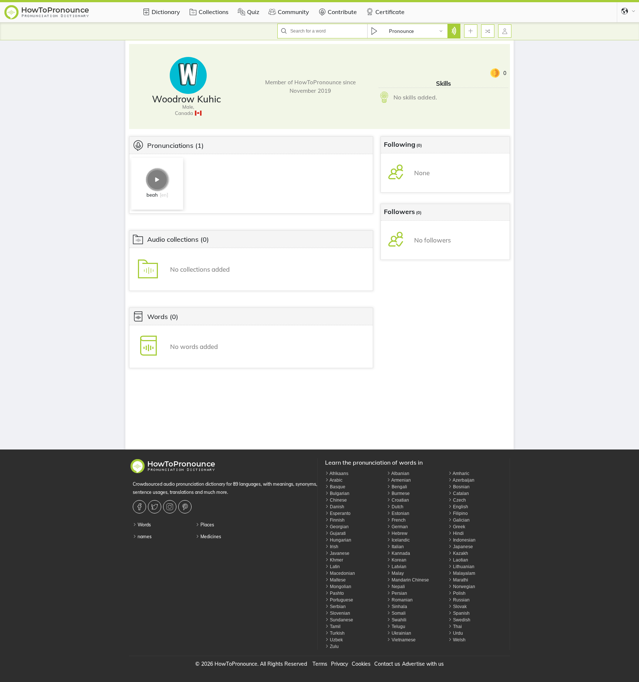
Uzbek (336, 639)
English (460, 506)
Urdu (457, 633)
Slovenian (339, 613)
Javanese (339, 553)
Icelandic (400, 540)
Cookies (361, 664)
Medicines (210, 536)
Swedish (461, 619)
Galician (461, 520)
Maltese (337, 580)
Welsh (459, 639)
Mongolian (340, 586)
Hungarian (340, 540)
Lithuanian (463, 566)
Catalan (460, 493)
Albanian (399, 473)
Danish (336, 506)
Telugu (397, 626)
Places (206, 524)
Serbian (337, 606)
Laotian (460, 560)
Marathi (460, 580)
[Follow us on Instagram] (170, 506)
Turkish (337, 633)
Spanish (461, 613)
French (398, 520)
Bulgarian (339, 493)
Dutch (396, 506)
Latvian (398, 566)
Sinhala (398, 606)
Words (143, 524)
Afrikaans (338, 473)
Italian (397, 546)
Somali (398, 613)
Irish (333, 546)
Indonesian (464, 540)
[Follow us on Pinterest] (185, 506)
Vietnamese (403, 639)
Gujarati (337, 533)
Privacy (339, 664)
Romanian (401, 600)
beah (152, 195)
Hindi (458, 533)
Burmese (400, 493)
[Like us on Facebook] (140, 506)
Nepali (397, 586)
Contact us (387, 664)
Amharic (460, 473)
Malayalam (463, 573)
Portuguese (341, 600)
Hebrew (399, 533)
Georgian (339, 526)
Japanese (462, 546)
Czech (459, 500)
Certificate (390, 12)
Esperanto (340, 513)
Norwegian (463, 586)
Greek (458, 526)
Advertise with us (423, 664)
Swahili (398, 619)
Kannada (400, 553)
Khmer (336, 560)
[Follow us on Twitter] (155, 506)
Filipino (460, 513)
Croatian (399, 500)
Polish (459, 593)
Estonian (399, 513)
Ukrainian (400, 633)
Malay (397, 573)
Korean (398, 560)
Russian (461, 600)
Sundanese (341, 619)
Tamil (335, 626)
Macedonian (342, 573)
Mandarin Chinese (409, 580)
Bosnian (461, 486)
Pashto (336, 593)
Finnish (337, 520)
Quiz (253, 12)
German (399, 526)
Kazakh (460, 553)
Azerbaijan (463, 480)
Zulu (334, 646)
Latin (334, 566)
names (144, 536)
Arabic (335, 480)
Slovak (459, 606)
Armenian (400, 480)
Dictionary (166, 12)
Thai (457, 626)
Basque (337, 486)
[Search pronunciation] (453, 31)
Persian (398, 593)
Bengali (398, 486)
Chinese (338, 500)
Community (293, 12)
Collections (214, 12)
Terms (319, 664)
